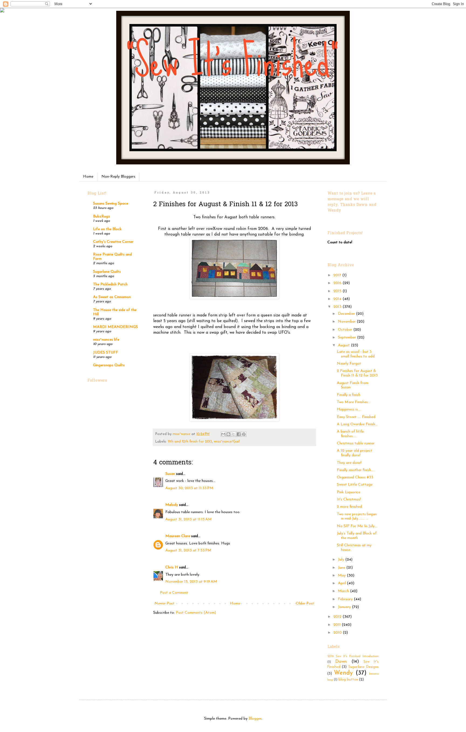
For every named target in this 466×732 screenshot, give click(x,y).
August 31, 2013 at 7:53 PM (188, 550)
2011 (337, 625)
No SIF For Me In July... (357, 526)
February (346, 599)
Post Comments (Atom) (196, 613)
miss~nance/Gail (226, 441)
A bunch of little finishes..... (350, 434)
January (345, 607)
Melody (171, 505)
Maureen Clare (177, 536)
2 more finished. (350, 507)
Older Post (305, 604)
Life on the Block (107, 229)
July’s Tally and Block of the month (357, 535)
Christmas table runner (356, 443)
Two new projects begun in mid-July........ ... (357, 516)
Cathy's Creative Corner (113, 242)
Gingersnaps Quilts (109, 365)
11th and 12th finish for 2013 (190, 441)
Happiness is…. (349, 410)
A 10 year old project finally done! (354, 453)
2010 (338, 633)
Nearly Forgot (349, 364)
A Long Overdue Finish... (357, 424)
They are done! (349, 463)
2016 (337, 283)
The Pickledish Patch (110, 284)
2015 (337, 291)
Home (88, 177)
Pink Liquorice (348, 492)
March (344, 591)
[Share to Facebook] (238, 434)
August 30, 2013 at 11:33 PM (189, 488)
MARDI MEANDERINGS (115, 327)
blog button (348, 679)
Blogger (255, 719)
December (347, 314)
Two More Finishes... (353, 402)
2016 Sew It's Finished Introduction (353, 656)
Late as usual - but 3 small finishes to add (356, 354)
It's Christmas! (349, 500)
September (347, 338)
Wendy (343, 673)
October (345, 330)
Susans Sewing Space (110, 204)
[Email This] (223, 434)
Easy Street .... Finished (356, 417)
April (342, 583)
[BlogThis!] (228, 434)
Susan (170, 474)
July (341, 560)
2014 (337, 299)
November (347, 322)
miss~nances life (106, 340)
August (344, 345)
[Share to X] (233, 434)
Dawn (341, 661)
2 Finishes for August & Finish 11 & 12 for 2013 (357, 373)
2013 (337, 307)
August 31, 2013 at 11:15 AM (188, 519)
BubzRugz (101, 217)
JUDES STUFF (105, 353)
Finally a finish (348, 395)
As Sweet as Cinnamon (112, 297)
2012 (337, 617)
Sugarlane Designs (363, 667)
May (342, 576)
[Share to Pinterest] (243, 434)
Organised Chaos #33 (355, 477)
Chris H (171, 567)
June (342, 568)
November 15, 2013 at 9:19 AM (191, 582)
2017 (337, 275)
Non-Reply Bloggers (118, 177)
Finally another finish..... (356, 470)
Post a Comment (174, 593)
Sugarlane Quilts (107, 272)
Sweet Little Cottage (354, 485)
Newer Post (164, 604)
